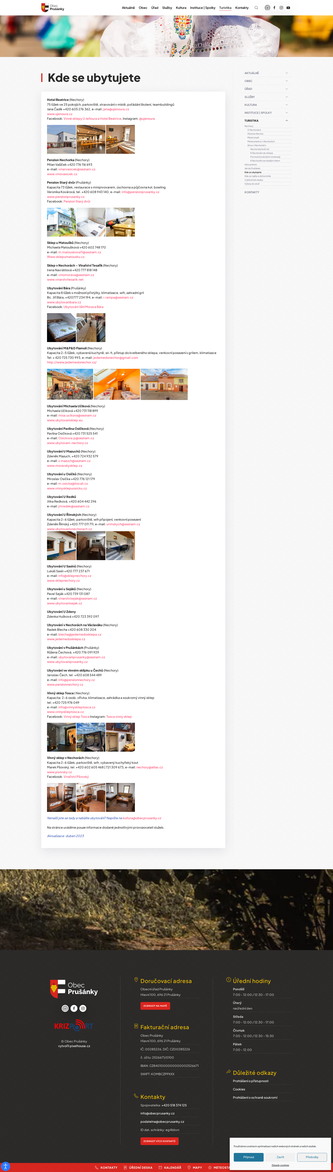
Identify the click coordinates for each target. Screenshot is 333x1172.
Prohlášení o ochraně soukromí (255, 1097)
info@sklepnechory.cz (74, 576)
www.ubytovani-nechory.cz (67, 443)
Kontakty (242, 8)
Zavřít (280, 1157)
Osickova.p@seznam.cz (76, 438)
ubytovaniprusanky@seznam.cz (81, 657)
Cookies (239, 1089)
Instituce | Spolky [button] (202, 8)
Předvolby (312, 1157)
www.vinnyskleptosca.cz (65, 712)
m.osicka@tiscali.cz (73, 483)
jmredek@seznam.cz (73, 506)
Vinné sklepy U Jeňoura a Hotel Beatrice (92, 118)
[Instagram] (281, 7)
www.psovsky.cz (59, 772)
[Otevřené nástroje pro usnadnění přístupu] (5, 1166)
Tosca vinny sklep (119, 716)
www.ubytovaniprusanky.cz (67, 662)
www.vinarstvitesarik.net (65, 279)
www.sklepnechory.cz (63, 580)
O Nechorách (254, 130)
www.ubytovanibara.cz (64, 302)
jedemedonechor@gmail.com (115, 358)
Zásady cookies (280, 1165)
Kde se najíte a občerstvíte (258, 176)
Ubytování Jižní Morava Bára (83, 307)
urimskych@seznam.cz (123, 524)
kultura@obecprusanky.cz (142, 818)
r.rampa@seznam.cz (118, 297)
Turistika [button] (225, 8)
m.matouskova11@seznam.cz (79, 252)
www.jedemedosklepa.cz (66, 639)
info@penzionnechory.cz (76, 680)
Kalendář (172, 1167)
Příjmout (248, 1157)
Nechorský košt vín (259, 149)
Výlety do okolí (252, 183)
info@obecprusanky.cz (157, 1113)
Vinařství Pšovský (76, 777)
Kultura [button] (181, 8)
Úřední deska (141, 1167)
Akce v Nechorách (256, 145)
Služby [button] (167, 8)
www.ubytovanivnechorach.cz (69, 529)
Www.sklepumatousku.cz (65, 257)
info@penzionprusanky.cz (140, 192)
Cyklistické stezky (254, 180)
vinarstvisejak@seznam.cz (77, 598)
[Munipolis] (267, 7)
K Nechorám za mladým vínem (265, 160)
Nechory (249, 126)
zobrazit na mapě (155, 1006)
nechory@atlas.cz (149, 767)
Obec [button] (143, 8)
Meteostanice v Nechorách (261, 141)
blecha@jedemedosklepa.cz (79, 634)
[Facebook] (274, 7)
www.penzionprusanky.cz (65, 197)
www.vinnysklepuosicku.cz (67, 488)
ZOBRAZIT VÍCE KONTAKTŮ (160, 1141)
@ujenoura (147, 118)
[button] (256, 7)
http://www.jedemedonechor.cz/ (72, 362)
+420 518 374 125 (174, 1105)
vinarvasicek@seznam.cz (76, 169)
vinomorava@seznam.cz (76, 275)
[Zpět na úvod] (52, 7)
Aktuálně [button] (128, 8)
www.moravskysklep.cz (64, 465)
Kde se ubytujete (253, 172)
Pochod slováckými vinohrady (265, 157)
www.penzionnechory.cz (65, 684)
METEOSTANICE (226, 1167)
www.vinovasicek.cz (62, 174)
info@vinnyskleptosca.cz (76, 707)
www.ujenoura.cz (59, 114)
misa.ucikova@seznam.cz (77, 415)
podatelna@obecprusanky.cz (162, 1121)
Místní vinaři (253, 137)
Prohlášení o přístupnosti (251, 1081)
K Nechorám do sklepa (261, 153)
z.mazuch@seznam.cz (74, 461)
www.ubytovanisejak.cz (64, 603)
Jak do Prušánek (252, 168)
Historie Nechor (255, 133)
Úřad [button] (154, 8)
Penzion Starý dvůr (77, 201)
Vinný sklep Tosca (76, 716)
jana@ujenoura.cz (116, 109)
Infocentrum (251, 164)
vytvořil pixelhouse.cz (74, 1046)
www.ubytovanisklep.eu (65, 420)
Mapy (197, 1167)
